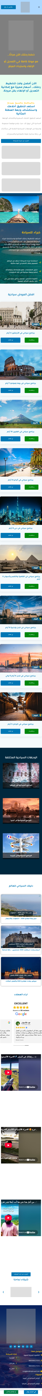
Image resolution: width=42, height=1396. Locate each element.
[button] (3, 1292)
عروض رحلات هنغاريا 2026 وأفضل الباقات (21, 981)
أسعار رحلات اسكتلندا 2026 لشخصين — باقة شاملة (21, 950)
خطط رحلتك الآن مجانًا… (21, 55)
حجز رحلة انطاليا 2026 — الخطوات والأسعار (21, 919)
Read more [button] (17, 1040)
